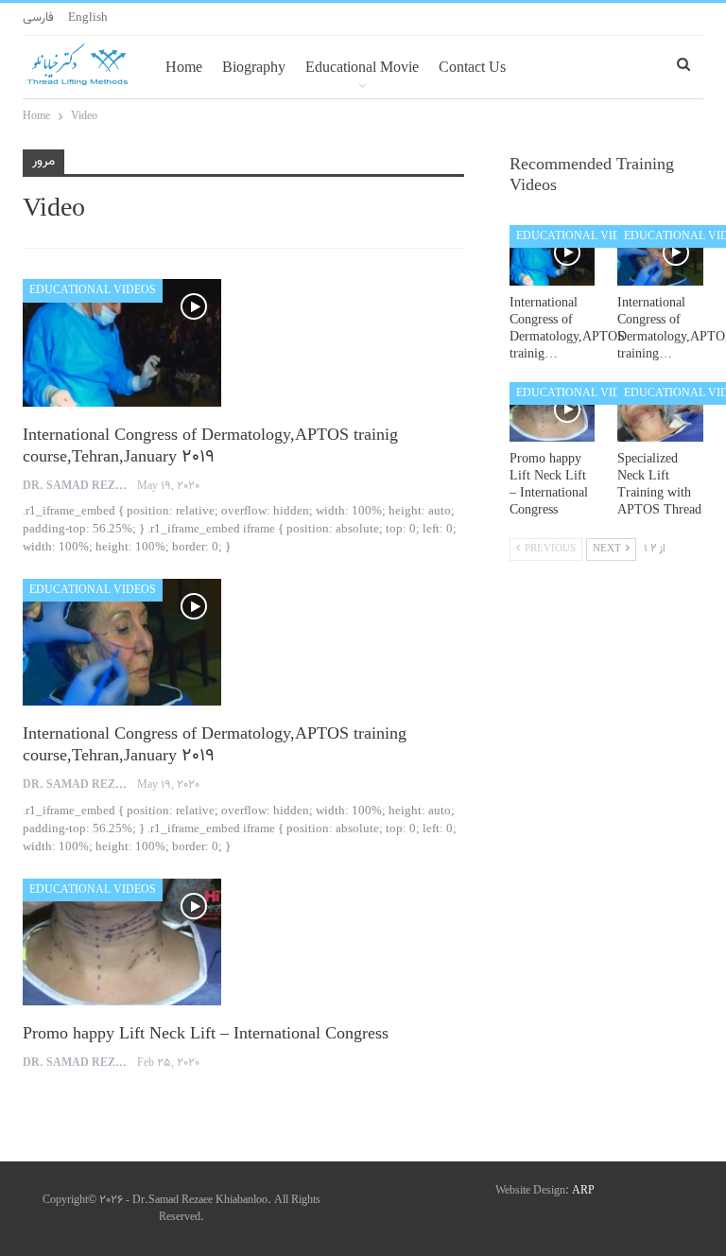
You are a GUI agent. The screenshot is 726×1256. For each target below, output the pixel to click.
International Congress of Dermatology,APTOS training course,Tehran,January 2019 (214, 746)
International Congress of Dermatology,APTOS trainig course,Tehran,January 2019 (210, 447)
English (88, 18)
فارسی (38, 18)
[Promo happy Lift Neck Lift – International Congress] (122, 942)
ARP (583, 1190)
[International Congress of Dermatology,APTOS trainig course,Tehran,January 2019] (122, 342)
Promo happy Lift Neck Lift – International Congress (206, 1034)
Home (183, 67)
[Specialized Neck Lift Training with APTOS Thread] (660, 412)
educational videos (92, 290)
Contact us (472, 67)
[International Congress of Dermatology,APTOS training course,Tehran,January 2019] (122, 642)
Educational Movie (362, 67)
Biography (253, 67)
